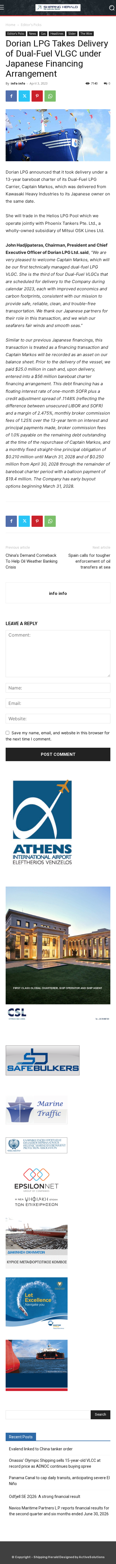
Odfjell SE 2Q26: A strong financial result (44, 1496)
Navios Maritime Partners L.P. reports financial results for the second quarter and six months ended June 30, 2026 (59, 1511)
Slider (72, 34)
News (32, 34)
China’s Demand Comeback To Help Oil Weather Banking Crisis (31, 561)
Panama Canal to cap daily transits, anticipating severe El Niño (59, 1481)
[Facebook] (11, 96)
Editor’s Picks (31, 24)
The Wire (86, 34)
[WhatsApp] (50, 96)
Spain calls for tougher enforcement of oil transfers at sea (89, 561)
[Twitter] (24, 96)
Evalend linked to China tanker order (41, 1449)
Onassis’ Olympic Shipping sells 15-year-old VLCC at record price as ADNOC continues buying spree (55, 1463)
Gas (43, 34)
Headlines (56, 34)
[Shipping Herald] (58, 7)
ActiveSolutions (92, 1557)
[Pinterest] (37, 96)
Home (10, 24)
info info (18, 83)
